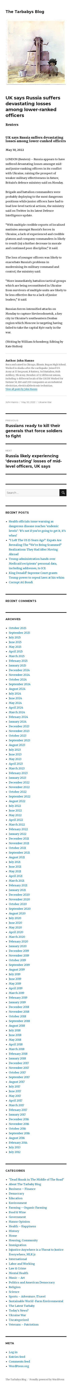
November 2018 (19, 1011)
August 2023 (17, 745)
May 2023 (15, 759)
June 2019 (15, 979)
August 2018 (17, 1025)
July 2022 (15, 805)
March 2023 (17, 768)
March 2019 (16, 993)
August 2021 (17, 857)
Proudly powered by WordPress (46, 1379)
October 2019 (17, 960)
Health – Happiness (22, 1226)
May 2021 (15, 871)
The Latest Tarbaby (22, 1305)
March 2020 (17, 936)
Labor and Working (22, 1263)
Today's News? (18, 1310)
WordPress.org (19, 1366)
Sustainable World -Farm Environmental (36, 1301)
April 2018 (16, 1044)
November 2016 (19, 1124)
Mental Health (18, 1273)
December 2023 (19, 726)
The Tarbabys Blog (25, 11)
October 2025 (17, 628)
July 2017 (14, 1086)
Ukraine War (45, 402)
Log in (13, 1352)
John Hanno (12, 402)
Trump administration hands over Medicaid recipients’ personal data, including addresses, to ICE (33, 563)
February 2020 (18, 941)
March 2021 (16, 880)
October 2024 (18, 679)
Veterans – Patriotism (24, 1324)
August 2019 (17, 969)
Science (14, 1291)
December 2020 (19, 894)
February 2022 (18, 829)
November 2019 (19, 955)
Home (13, 1235)
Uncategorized (19, 1320)
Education (15, 1198)
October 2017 (17, 1072)
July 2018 (15, 1030)
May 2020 (15, 927)
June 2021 (15, 866)
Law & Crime (17, 1268)
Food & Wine (17, 1212)
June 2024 (15, 698)
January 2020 (18, 946)
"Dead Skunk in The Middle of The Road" (36, 1179)
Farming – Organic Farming (28, 1207)
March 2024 (17, 712)
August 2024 (17, 688)
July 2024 (15, 693)
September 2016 (19, 1133)
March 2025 (17, 656)
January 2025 (17, 665)
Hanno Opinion (19, 1221)
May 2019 (15, 983)
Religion (14, 1287)
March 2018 (16, 1049)
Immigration (17, 1245)
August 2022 (17, 801)
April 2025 (16, 651)
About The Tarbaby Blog (25, 1184)
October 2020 (18, 904)
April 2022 (16, 819)
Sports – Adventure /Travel (27, 1296)
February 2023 (18, 773)
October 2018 (17, 1016)
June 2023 (15, 754)
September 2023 (19, 740)
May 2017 (15, 1095)
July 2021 (14, 862)
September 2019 (19, 964)
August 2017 (17, 1081)
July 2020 (15, 918)
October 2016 (17, 1128)
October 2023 (17, 735)
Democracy (16, 1193)
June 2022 (15, 810)
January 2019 (17, 1002)
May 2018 (15, 1039)
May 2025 (15, 646)
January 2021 (17, 890)
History (14, 1231)
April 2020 (16, 932)
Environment (18, 1203)
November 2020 (19, 899)
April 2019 (15, 988)
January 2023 (17, 777)
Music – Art (17, 1277)
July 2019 (14, 974)
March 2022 (17, 824)
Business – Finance (22, 1189)
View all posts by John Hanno (21, 389)
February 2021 (18, 885)
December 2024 (19, 670)
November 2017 (19, 1067)
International (18, 1259)
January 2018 (17, 1058)
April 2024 (16, 707)
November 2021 (19, 843)
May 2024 (15, 703)
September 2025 (19, 632)
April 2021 (15, 876)
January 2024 (17, 721)
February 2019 (18, 997)
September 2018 (19, 1021)
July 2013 (14, 1147)
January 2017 (17, 1114)
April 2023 (16, 763)
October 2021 (17, 848)
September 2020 (20, 908)
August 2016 (17, 1138)
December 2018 (19, 1007)
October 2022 (17, 791)
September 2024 (19, 684)
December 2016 (19, 1119)
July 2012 (14, 1152)
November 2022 (19, 787)
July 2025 (15, 637)
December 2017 (19, 1063)
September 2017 (19, 1077)
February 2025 (18, 660)
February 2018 (18, 1053)
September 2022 (19, 796)
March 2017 (16, 1105)
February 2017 (18, 1110)
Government (17, 1217)
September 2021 (19, 852)
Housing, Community (23, 1240)
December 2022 (19, 782)
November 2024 (19, 674)
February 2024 (18, 717)
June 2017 (15, 1091)
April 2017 (15, 1100)
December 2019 (19, 950)
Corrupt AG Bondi (21, 582)
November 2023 (19, 731)
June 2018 (15, 1035)
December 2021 (19, 838)
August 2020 (17, 913)
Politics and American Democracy (32, 1282)
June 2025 (15, 642)
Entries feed (17, 1356)
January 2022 (17, 834)
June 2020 (15, 922)
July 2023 (15, 749)
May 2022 (15, 815)
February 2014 (18, 1142)
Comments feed (19, 1361)
